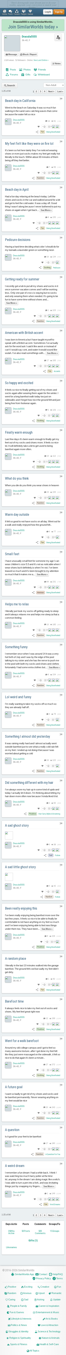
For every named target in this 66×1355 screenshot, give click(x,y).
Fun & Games (16, 1312)
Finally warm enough (19, 432)
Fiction (57, 855)
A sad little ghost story (20, 867)
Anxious (27, 1293)
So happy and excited (19, 383)
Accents (57, 371)
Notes (57, 63)
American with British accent (24, 333)
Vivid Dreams (55, 1204)
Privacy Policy (43, 1278)
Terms (59, 1278)
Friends (42, 69)
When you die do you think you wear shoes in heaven (32, 485)
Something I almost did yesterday (27, 736)
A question (12, 1130)
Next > (51, 91)
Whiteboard (43, 74)
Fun (59, 1286)
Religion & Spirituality (20, 1337)
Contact (43, 1274)
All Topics (34, 1350)
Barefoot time (14, 1001)
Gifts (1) (33, 1240)
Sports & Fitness (18, 1344)
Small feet (12, 554)
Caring (11, 1299)
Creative (44, 1286)
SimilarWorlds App (24, 1274)
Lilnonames (11, 1247)
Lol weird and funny (18, 697)
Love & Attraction (49, 1325)
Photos (27, 69)
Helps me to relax (17, 604)
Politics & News (18, 1325)
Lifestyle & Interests (21, 1318)
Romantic (56, 1293)
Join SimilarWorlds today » (33, 27)
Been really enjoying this (21, 908)
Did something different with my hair (29, 783)
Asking (40, 1299)
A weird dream (14, 1166)
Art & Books (51, 1318)
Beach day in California (20, 101)
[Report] (61, 99)
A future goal (14, 1087)
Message (12, 54)
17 (47, 360)
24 (47, 492)
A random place (15, 959)
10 (46, 223)
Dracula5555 (29, 36)
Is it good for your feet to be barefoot (23, 1136)
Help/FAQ (57, 1274)
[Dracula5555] (8, 122)
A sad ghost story (17, 825)
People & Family (18, 1306)
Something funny (16, 647)
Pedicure (56, 268)
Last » (60, 91)
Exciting (28, 1286)
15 (46, 630)
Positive (11, 1286)
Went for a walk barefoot (22, 1041)
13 (54, 942)
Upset (41, 1293)
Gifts (27, 74)
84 (47, 582)
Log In (48, 11)
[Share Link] (37, 131)
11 (46, 461)
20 (46, 1107)
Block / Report (29, 54)
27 (46, 1064)
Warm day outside (17, 515)
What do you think (17, 478)
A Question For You (52, 1154)
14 (50, 1070)
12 (46, 1018)
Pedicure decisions (17, 240)
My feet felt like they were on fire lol (29, 144)
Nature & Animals (50, 1337)
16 (48, 121)
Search (11, 85)
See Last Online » (41, 60)
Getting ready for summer (22, 279)
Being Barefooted (53, 132)
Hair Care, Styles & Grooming (49, 814)
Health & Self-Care (49, 1344)
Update (57, 1299)
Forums (13, 74)
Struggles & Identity (18, 1331)
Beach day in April (17, 190)
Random (11, 1293)
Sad (26, 1299)
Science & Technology (49, 1331)
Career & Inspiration (48, 1306)
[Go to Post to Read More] (33, 835)
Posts (12, 69)
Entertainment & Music (47, 1312)
